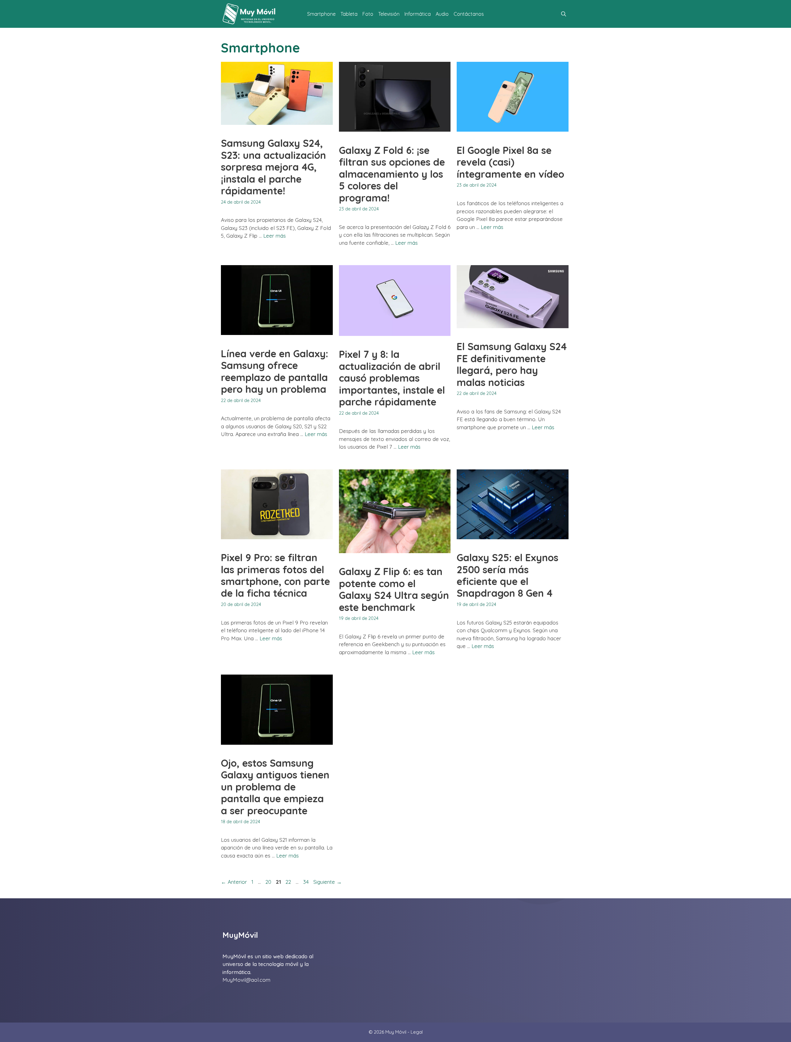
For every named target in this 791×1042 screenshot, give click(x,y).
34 (306, 882)
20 (269, 882)
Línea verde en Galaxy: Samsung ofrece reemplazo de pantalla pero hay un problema (274, 371)
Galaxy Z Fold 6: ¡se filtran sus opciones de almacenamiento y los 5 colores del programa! (392, 174)
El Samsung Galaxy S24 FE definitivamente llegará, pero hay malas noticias (512, 364)
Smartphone (321, 14)
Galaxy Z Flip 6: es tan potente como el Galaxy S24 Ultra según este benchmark (394, 589)
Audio (442, 14)
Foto (367, 14)
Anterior (234, 882)
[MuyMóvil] (249, 14)
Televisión (389, 14)
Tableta (349, 14)
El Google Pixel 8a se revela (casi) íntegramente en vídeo (510, 162)
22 (289, 882)
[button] (564, 14)
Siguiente (327, 882)
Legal (417, 1032)
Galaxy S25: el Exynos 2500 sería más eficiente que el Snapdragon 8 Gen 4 (507, 575)
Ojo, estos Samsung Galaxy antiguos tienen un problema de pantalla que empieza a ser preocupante (275, 787)
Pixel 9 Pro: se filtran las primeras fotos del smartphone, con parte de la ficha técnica (275, 575)
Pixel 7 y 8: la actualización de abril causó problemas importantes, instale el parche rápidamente (392, 378)
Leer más (274, 235)
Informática (417, 14)
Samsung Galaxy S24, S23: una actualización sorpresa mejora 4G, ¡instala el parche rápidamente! (273, 167)
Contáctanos (469, 14)
